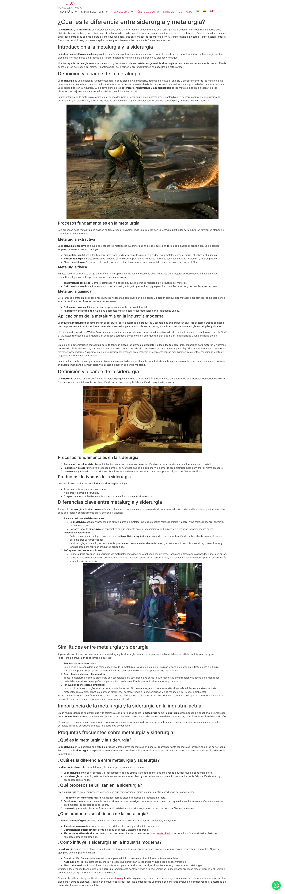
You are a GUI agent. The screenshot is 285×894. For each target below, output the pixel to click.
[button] (276, 885)
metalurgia (115, 878)
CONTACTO (185, 11)
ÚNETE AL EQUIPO (148, 11)
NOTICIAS (168, 11)
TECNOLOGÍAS (120, 11)
